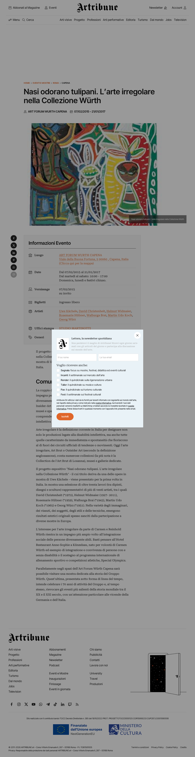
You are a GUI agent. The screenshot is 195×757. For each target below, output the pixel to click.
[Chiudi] (137, 335)
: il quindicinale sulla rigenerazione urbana (86, 380)
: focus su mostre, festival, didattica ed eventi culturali (93, 370)
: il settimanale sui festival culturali (81, 394)
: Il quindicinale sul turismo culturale (81, 389)
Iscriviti (65, 416)
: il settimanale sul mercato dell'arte (83, 375)
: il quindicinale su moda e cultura (81, 384)
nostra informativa (103, 403)
